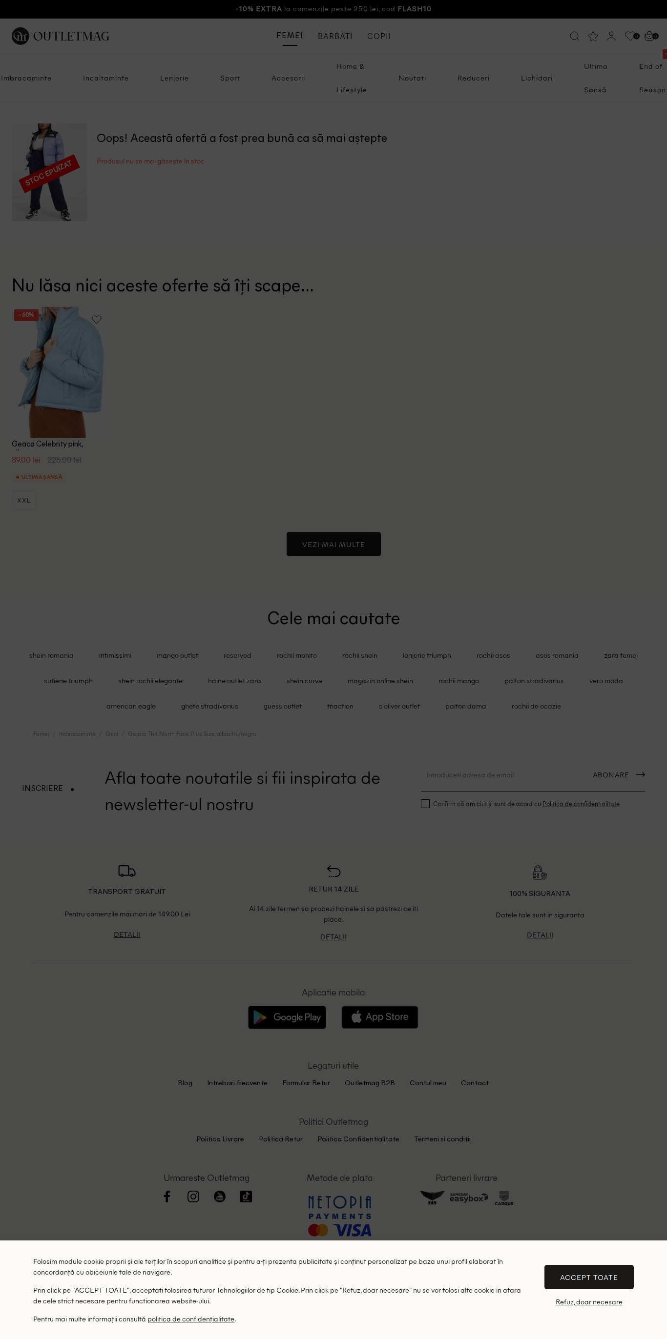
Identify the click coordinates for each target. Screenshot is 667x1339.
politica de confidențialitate (190, 1318)
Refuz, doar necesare (589, 1301)
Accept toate (589, 1277)
